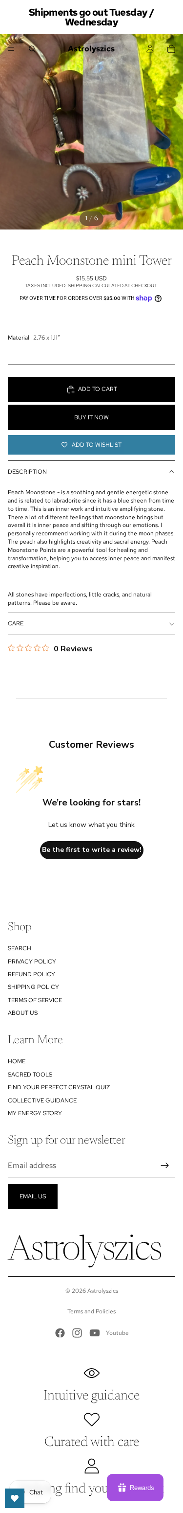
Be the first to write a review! (92, 849)
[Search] (32, 49)
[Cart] (171, 49)
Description (27, 472)
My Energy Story (35, 1113)
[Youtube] (95, 1333)
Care (15, 623)
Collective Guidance (42, 1100)
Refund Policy (31, 974)
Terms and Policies (91, 1311)
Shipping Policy (33, 987)
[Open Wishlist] (14, 1498)
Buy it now (91, 417)
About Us (23, 1013)
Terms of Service (35, 1000)
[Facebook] (60, 1333)
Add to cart (97, 389)
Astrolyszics (102, 1291)
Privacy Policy (32, 961)
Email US (33, 1196)
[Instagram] (77, 1333)
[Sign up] (165, 1165)
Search (19, 948)
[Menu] (11, 49)
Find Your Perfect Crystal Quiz (59, 1087)
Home (16, 1061)
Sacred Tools (30, 1074)
